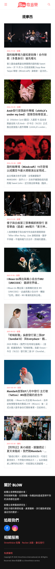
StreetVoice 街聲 (12, 542)
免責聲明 (8, 553)
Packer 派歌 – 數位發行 (33, 542)
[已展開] (6, 4)
